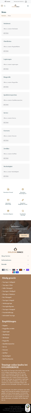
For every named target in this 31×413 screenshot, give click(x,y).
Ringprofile (7, 77)
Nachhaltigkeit (8, 166)
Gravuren (7, 130)
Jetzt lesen (6, 33)
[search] (4, 5)
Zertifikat (6, 148)
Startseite (4, 16)
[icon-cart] (27, 5)
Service (6, 113)
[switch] (27, 411)
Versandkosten (6, 410)
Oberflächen (7, 41)
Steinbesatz (7, 23)
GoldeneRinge (17, 407)
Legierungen (8, 59)
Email (5, 235)
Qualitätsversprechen (10, 95)
